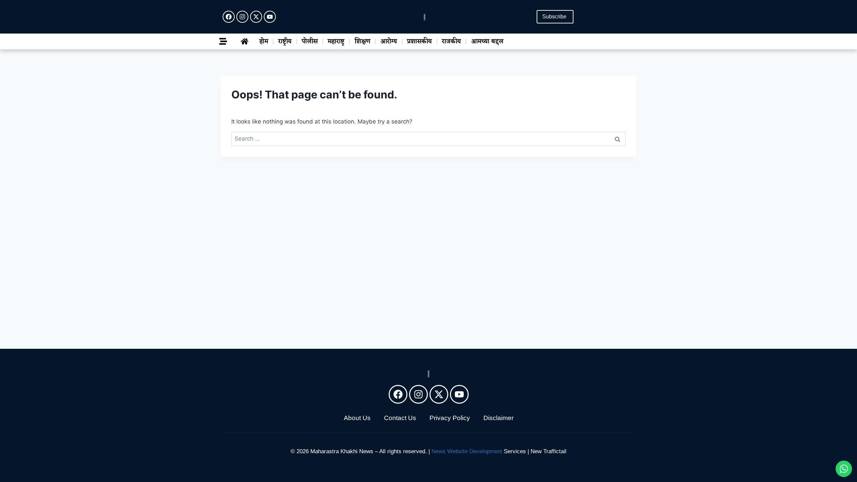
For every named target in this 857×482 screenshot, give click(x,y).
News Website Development (467, 451)
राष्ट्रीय (285, 41)
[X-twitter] (256, 17)
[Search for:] (428, 138)
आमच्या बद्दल (487, 41)
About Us (357, 417)
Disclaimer (498, 417)
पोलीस (310, 41)
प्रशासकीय (419, 41)
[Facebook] (229, 17)
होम (263, 41)
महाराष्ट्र (336, 41)
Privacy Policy (450, 417)
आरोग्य (388, 41)
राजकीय (451, 41)
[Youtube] (270, 17)
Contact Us (400, 417)
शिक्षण (362, 41)
